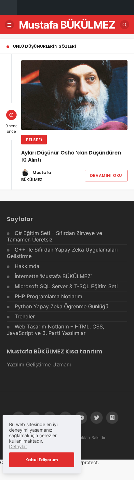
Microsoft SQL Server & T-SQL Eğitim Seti (66, 286)
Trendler (25, 316)
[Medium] (112, 418)
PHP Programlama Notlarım (48, 296)
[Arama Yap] (124, 24)
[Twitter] (96, 418)
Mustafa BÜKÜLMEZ (67, 24)
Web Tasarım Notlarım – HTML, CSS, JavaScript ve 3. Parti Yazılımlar (55, 329)
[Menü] (9, 24)
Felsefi (34, 139)
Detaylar (18, 446)
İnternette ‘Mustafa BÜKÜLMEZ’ (53, 276)
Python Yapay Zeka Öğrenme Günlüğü (61, 306)
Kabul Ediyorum (41, 459)
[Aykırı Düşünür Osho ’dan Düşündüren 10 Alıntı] (74, 95)
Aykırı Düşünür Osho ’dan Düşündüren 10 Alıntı (71, 156)
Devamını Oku (106, 175)
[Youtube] (81, 418)
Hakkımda (27, 266)
